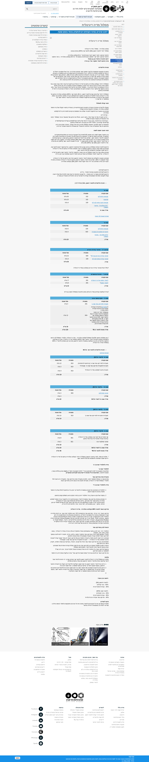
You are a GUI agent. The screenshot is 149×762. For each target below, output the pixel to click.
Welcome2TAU (65, 2)
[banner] (74, 9)
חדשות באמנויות (40, 660)
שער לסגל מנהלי (91, 3)
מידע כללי (120, 17)
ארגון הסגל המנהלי (78, 712)
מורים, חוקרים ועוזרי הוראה (63, 664)
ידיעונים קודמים (42, 58)
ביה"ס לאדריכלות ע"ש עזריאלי (89, 660)
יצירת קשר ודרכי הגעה (117, 710)
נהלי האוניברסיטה (118, 717)
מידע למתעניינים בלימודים (96, 712)
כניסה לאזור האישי (98, 722)
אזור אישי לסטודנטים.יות (40, 3)
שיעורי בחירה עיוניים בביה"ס (99, 256)
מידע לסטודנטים (39, 657)
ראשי (123, 24)
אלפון (112, 2)
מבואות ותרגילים (103, 196)
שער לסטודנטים (105, 2)
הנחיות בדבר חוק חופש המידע (54, 715)
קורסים (53, 17)
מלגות (43, 674)
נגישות (61, 707)
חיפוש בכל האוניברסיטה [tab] (40, 13)
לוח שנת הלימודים (41, 53)
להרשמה (28, 3)
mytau (74, 2)
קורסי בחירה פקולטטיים (39, 40)
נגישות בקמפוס (58, 710)
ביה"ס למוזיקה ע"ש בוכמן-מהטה (88, 662)
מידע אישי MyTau (41, 42)
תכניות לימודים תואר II (66, 17)
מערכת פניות (53, 3)
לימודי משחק (94, 682)
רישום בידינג (41, 672)
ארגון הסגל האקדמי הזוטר (76, 717)
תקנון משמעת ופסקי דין (117, 727)
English (80, 2)
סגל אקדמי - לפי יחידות (64, 662)
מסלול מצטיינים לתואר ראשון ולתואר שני (118, 56)
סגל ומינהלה (80, 707)
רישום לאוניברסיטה (98, 710)
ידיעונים (101, 719)
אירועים (122, 660)
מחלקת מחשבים (42, 44)
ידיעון (117, 2)
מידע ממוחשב (42, 46)
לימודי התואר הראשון (118, 35)
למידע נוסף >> (126, 760)
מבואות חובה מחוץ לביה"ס (100, 202)
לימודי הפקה (104, 283)
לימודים (101, 707)
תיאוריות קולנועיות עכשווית (100, 232)
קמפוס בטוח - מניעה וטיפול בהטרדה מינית (116, 672)
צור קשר (127, 2)
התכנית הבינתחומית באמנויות (88, 676)
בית (122, 2)
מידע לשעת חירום (118, 722)
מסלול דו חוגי (118, 48)
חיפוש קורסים (42, 37)
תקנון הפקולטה (100, 17)
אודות (122, 657)
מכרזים (122, 719)
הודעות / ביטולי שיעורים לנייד (38, 30)
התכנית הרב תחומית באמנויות (88, 673)
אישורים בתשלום (41, 51)
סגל (70, 657)
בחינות (45, 17)
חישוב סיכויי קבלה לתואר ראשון (94, 715)
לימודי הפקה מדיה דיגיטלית (99, 280)
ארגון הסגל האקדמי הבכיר (76, 715)
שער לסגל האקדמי (98, 3)
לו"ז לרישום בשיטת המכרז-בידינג (37, 33)
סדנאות (106, 199)
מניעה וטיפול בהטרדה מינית (54, 712)
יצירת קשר (121, 668)
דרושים (122, 715)
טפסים (44, 49)
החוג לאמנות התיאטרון (91, 664)
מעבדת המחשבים (39, 669)
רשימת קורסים (104, 353)
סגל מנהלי (68, 667)
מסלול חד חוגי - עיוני (118, 38)
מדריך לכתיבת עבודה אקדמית (37, 60)
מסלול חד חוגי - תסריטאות (118, 45)
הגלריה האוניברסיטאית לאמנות (114, 675)
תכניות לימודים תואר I (84, 17)
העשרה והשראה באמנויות (116, 662)
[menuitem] (127, 3)
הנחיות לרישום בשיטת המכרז (38, 35)
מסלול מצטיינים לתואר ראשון (118, 51)
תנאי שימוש (59, 722)
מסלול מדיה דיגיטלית (119, 60)
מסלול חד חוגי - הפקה (118, 42)
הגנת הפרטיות (59, 719)
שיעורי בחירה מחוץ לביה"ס (100, 259)
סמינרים (104, 307)
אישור (17, 758)
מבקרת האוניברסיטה (118, 724)
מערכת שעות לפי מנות (117, 64)
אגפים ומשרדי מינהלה (77, 710)
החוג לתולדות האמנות (91, 667)
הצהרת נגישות (59, 717)
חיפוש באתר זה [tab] (55, 13)
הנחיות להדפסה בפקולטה (39, 63)
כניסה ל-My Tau (79, 719)
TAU (86, 2)
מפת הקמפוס (42, 56)
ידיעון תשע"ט (123, 21)
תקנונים (110, 17)
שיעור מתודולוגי (103, 393)
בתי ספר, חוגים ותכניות (90, 657)
